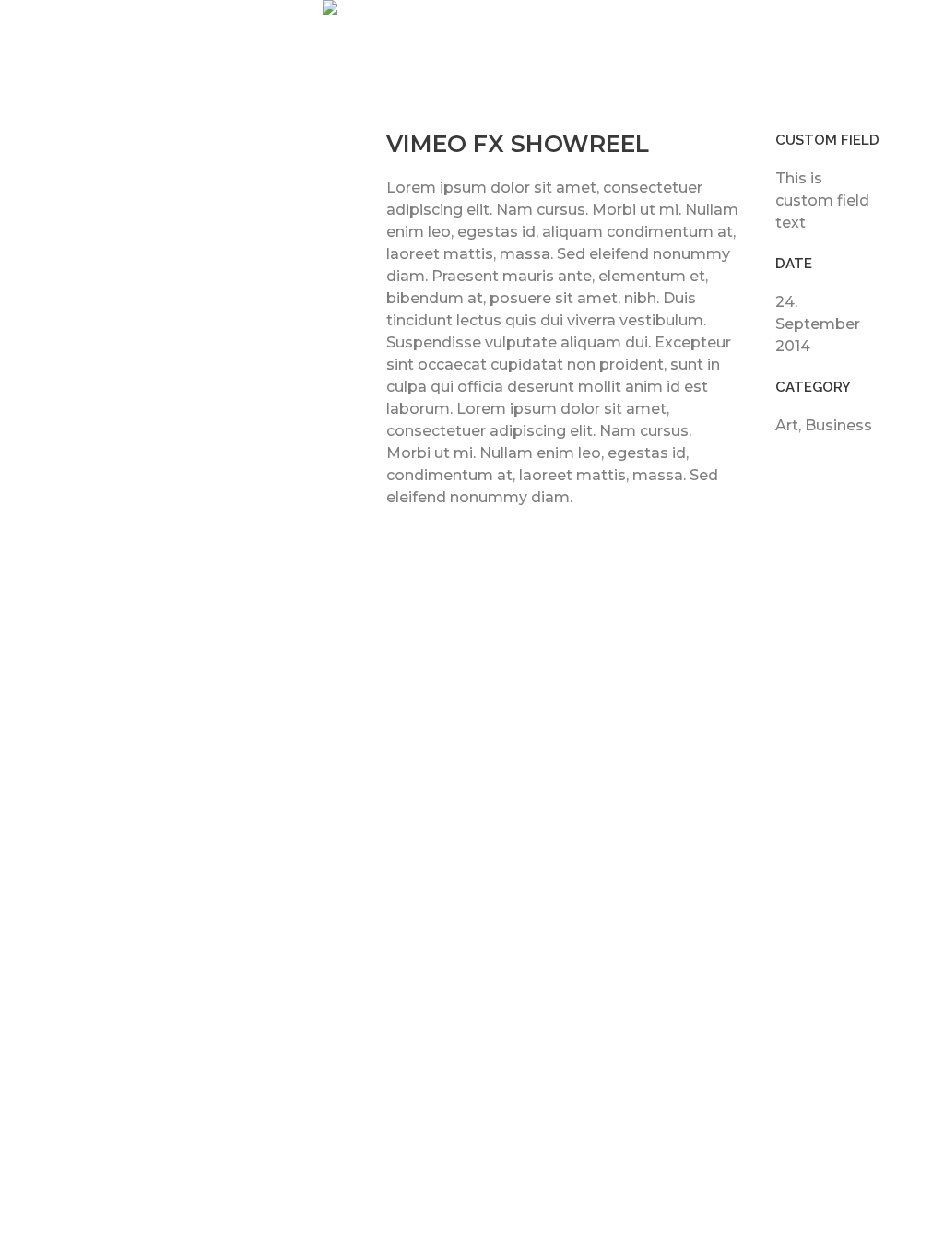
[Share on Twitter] (814, 472)
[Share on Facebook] (784, 472)
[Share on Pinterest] (843, 472)
